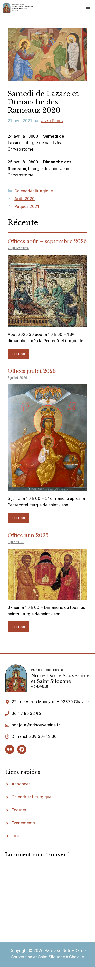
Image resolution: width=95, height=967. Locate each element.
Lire (15, 835)
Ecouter (19, 809)
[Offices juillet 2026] (47, 487)
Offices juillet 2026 (32, 371)
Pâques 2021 (27, 206)
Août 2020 (24, 198)
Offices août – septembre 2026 (47, 241)
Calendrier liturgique (33, 190)
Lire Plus (18, 354)
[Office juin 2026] (47, 596)
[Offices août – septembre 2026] (47, 323)
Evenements (23, 822)
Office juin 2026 (28, 535)
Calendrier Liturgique (31, 796)
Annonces (21, 783)
